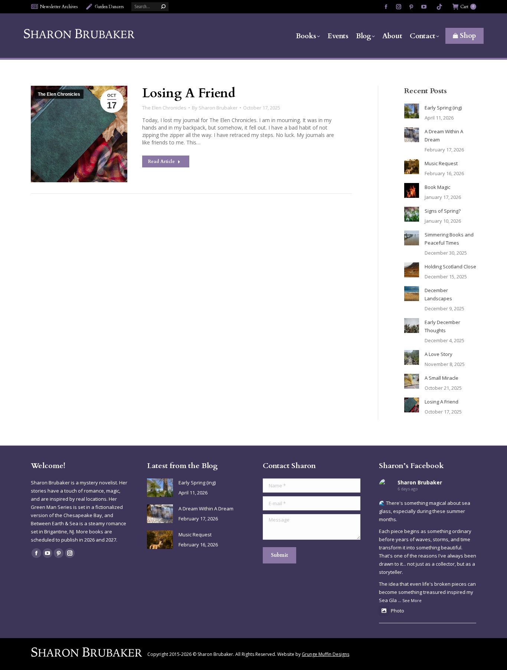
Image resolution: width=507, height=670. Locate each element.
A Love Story (438, 354)
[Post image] (411, 111)
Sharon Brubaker (420, 482)
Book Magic (437, 187)
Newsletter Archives (59, 7)
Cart (467, 7)
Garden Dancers (109, 7)
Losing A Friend (188, 93)
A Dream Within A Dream (444, 135)
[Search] (163, 6)
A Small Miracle (441, 378)
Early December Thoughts (442, 326)
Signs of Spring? (443, 210)
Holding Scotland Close (450, 266)
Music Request (441, 163)
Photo (397, 610)
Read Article (161, 161)
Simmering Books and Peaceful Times (449, 238)
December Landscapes (438, 294)
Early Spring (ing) (443, 107)
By (215, 107)
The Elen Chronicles (59, 94)
